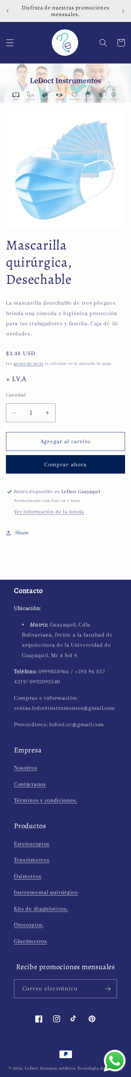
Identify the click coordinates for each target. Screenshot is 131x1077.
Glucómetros (30, 941)
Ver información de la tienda (49, 511)
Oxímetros (27, 876)
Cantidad (16, 395)
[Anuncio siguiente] (123, 10)
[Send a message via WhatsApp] (115, 1061)
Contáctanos (30, 784)
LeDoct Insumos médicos (50, 1068)
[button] (10, 43)
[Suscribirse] (108, 988)
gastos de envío (28, 363)
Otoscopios (28, 924)
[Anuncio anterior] (7, 10)
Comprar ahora (65, 464)
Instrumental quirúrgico (46, 892)
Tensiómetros (31, 859)
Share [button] (22, 532)
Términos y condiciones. (45, 800)
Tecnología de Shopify (100, 1068)
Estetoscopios (32, 843)
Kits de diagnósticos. (41, 908)
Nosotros (25, 767)
